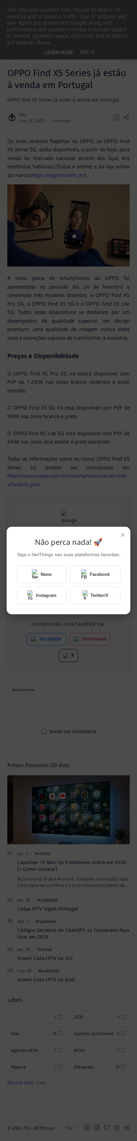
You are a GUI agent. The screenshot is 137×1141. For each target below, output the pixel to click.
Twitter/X (99, 595)
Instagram (46, 595)
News (46, 574)
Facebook (100, 574)
